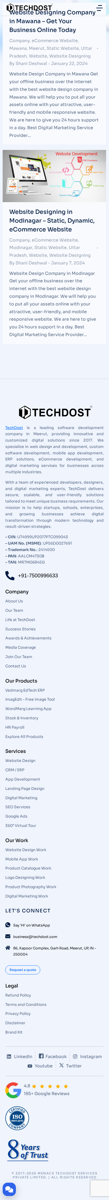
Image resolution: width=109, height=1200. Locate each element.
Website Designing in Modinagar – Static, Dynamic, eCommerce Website (52, 220)
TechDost (14, 427)
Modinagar (20, 247)
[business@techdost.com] (7, 936)
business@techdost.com (35, 936)
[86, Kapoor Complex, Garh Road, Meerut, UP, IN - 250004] (7, 947)
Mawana (18, 48)
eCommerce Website (55, 40)
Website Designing (70, 56)
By (28, 63)
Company (19, 40)
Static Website (63, 48)
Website (38, 56)
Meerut (36, 48)
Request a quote (23, 970)
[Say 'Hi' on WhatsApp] (7, 924)
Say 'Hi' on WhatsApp (31, 925)
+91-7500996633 (38, 575)
